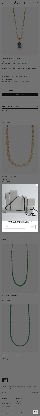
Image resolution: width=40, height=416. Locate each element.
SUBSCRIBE (30, 226)
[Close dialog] (37, 185)
